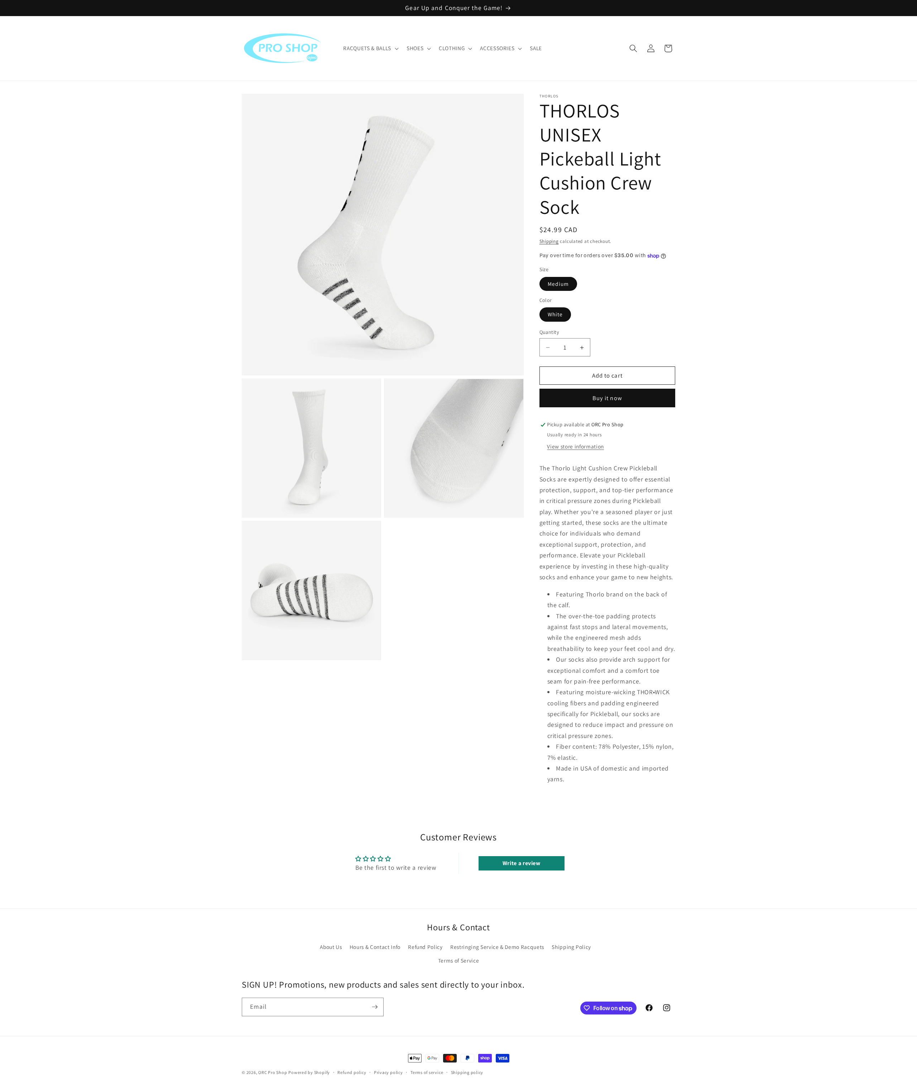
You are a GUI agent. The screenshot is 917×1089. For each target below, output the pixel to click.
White (555, 314)
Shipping (549, 241)
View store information (575, 446)
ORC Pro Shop (272, 1072)
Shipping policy (467, 1072)
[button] (370, 48)
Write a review (522, 863)
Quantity (549, 331)
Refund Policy (425, 946)
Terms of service (427, 1072)
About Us (331, 946)
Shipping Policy (571, 946)
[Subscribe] (374, 1007)
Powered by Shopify (309, 1072)
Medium (558, 283)
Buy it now (607, 398)
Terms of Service (458, 960)
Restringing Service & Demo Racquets (497, 946)
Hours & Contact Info (375, 946)
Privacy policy (388, 1072)
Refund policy (351, 1072)
